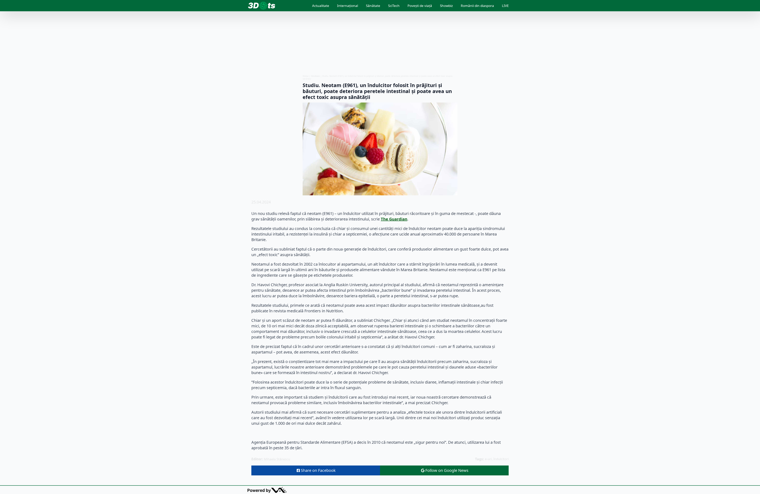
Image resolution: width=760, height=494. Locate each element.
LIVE (505, 5)
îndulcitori (501, 459)
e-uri (488, 459)
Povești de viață (420, 5)
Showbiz (446, 5)
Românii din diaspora (477, 5)
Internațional (347, 5)
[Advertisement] (380, 43)
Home (306, 76)
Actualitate (320, 5)
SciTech (394, 5)
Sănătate (373, 5)
